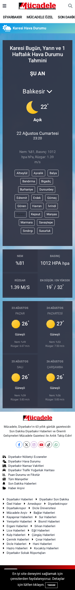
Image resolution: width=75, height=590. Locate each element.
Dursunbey (46, 189)
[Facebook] (19, 444)
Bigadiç (46, 181)
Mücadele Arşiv (17, 513)
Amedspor (34, 504)
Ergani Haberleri (17, 526)
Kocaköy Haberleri (46, 548)
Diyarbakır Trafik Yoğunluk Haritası (31, 470)
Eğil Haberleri (41, 530)
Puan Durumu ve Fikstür (24, 475)
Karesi (20, 214)
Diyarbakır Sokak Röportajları (26, 553)
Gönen (21, 206)
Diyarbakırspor (16, 508)
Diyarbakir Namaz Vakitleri (26, 466)
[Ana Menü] (4, 6)
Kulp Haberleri (16, 535)
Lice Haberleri (16, 530)
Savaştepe (46, 222)
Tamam (51, 585)
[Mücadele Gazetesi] (37, 5)
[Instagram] (34, 444)
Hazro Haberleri (17, 548)
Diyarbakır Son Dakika (54, 499)
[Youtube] (41, 444)
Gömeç (52, 198)
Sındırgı (28, 231)
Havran (37, 206)
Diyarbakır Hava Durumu (24, 461)
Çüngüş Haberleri (43, 535)
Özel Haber (14, 504)
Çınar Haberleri (46, 539)
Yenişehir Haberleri (19, 521)
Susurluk (45, 231)
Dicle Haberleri (16, 544)
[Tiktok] (48, 444)
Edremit (22, 198)
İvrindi (52, 206)
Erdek (37, 198)
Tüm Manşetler (18, 479)
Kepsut (35, 214)
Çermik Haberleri (18, 539)
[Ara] (70, 6)
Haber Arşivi (16, 488)
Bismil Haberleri (49, 521)
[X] (26, 444)
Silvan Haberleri (44, 526)
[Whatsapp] (56, 444)
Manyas (52, 214)
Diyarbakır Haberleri (20, 499)
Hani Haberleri (42, 544)
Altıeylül (22, 173)
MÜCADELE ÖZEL (40, 17)
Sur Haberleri (47, 517)
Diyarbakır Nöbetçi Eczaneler (27, 457)
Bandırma (28, 181)
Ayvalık (38, 173)
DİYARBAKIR (12, 17)
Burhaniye (26, 189)
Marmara (27, 222)
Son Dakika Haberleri (22, 483)
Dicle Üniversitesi (44, 508)
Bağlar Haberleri (44, 513)
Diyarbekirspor (57, 504)
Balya (53, 173)
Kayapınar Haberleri (20, 517)
